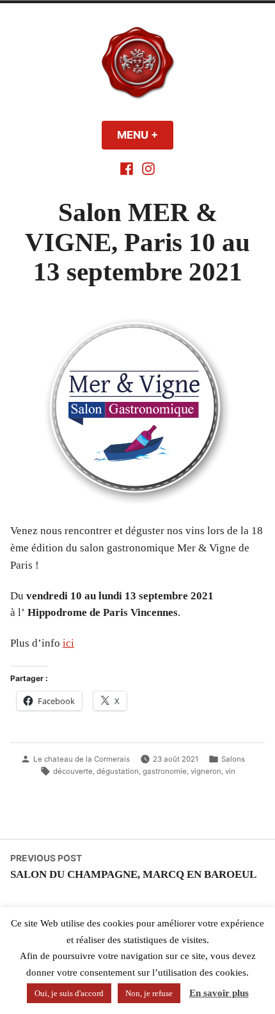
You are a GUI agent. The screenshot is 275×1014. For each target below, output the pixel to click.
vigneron (206, 771)
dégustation (118, 771)
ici (68, 643)
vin (230, 771)
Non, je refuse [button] (149, 993)
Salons (233, 759)
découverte (73, 771)
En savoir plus (219, 993)
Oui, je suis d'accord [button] (69, 993)
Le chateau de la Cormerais (81, 759)
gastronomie (165, 771)
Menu (145, 134)
